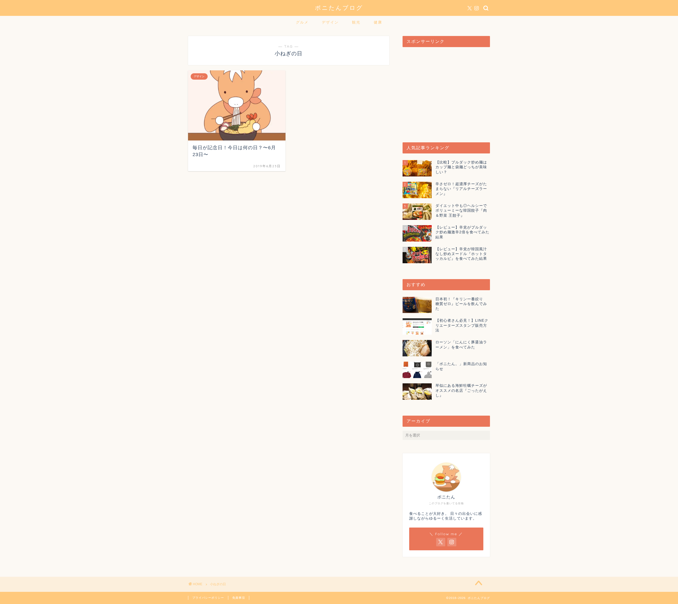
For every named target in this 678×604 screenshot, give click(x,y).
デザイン (330, 22)
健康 (378, 22)
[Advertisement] (446, 92)
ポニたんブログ (339, 7)
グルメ (302, 22)
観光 (356, 22)
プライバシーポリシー (208, 597)
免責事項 (238, 597)
